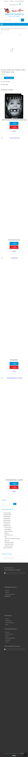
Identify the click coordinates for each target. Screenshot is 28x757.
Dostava (7, 642)
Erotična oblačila (7, 520)
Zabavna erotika (7, 522)
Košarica (11, 1)
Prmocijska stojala (7, 513)
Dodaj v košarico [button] (15, 123)
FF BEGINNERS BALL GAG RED (14, 480)
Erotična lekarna (7, 516)
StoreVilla (22, 753)
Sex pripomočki (7, 518)
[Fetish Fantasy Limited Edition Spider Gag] (14, 106)
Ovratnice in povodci (9, 546)
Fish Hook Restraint (14, 240)
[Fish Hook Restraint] (14, 188)
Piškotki (6, 624)
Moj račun (6, 1)
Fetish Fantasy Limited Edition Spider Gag (14, 120)
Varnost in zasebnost (9, 622)
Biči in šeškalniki (8, 529)
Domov (2, 28)
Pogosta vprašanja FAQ (19, 1)
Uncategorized (7, 524)
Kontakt (6, 618)
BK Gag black (14, 360)
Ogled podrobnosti (14, 127)
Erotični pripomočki (7, 514)
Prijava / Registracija (14, 4)
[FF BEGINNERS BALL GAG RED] (14, 428)
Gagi (15, 28)
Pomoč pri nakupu (9, 634)
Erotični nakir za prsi (9, 535)
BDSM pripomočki (9, 28)
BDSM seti (7, 533)
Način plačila (7, 640)
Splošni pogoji (8, 620)
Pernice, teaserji (8, 527)
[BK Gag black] (14, 308)
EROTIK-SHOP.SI (14, 14)
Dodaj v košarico (9, 77)
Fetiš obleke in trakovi (9, 542)
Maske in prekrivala (9, 531)
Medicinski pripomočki (9, 544)
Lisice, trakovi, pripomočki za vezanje (12, 538)
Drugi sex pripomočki (8, 547)
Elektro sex (7, 540)
